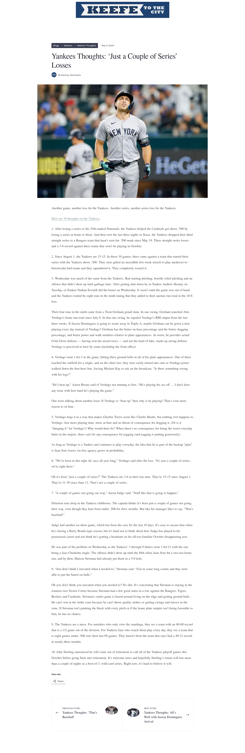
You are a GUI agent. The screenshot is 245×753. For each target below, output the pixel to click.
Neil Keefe (75, 75)
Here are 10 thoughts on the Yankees (75, 218)
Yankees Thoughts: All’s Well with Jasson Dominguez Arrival (163, 715)
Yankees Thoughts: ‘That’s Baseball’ (79, 713)
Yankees (68, 45)
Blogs (56, 45)
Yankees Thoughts (86, 45)
